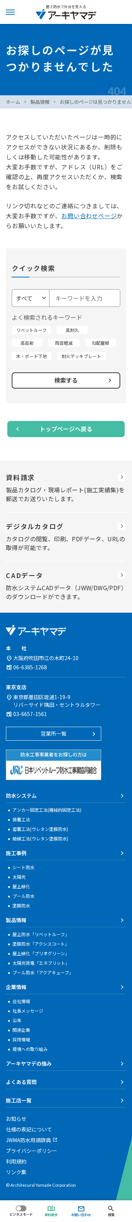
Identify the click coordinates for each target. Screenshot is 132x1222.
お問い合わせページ (89, 215)
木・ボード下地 (31, 356)
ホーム (13, 101)
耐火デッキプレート (81, 356)
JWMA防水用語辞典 (28, 1140)
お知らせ (16, 1118)
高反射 (27, 343)
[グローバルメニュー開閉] (10, 12)
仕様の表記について (29, 1129)
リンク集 (16, 1172)
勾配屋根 (100, 343)
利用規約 (16, 1161)
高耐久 (72, 330)
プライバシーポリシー (31, 1150)
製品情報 (40, 101)
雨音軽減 (64, 343)
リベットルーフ (31, 330)
